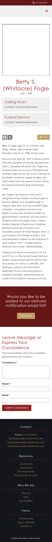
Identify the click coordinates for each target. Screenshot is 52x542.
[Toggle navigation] (47, 11)
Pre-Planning (26, 518)
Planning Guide (26, 471)
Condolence (9, 362)
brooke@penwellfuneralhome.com (26, 442)
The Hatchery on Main (26, 475)
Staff (26, 497)
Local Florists (26, 464)
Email (6, 395)
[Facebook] (4, 137)
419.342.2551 (41, 2)
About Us (26, 493)
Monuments (26, 467)
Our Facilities (26, 501)
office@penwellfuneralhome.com (26, 446)
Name (6, 383)
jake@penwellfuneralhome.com (26, 438)
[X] (10, 137)
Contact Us (26, 526)
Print (44, 137)
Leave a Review (26, 522)
